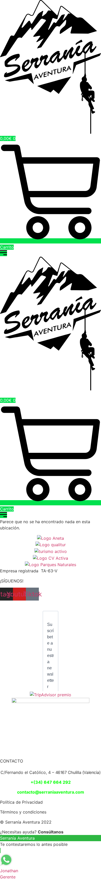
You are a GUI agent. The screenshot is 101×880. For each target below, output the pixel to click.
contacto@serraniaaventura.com (50, 792)
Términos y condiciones (23, 812)
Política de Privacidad (21, 802)
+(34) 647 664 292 (51, 782)
